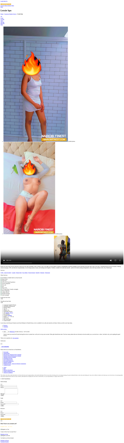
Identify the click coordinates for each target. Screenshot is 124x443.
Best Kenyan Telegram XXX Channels (12, 354)
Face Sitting (25, 272)
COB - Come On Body (6, 272)
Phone (2, 387)
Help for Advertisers (8, 370)
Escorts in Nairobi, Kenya (10, 14)
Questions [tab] (5, 326)
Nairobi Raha (6, 353)
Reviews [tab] (5, 325)
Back (2, 7)
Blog (4, 368)
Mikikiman (12, 331)
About (4, 367)
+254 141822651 (5, 346)
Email (2, 386)
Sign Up (5, 1)
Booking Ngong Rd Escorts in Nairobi (12, 356)
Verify (2, 416)
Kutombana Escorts (7, 358)
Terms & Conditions (8, 372)
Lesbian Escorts (7, 365)
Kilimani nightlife (7, 362)
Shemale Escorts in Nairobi (9, 357)
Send (2, 395)
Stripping (42, 272)
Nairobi (7, 312)
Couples (14, 272)
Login (2, 1)
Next (2, 24)
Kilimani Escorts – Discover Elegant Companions (14, 363)
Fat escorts (5, 352)
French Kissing (31, 272)
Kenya (11, 312)
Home (2, 14)
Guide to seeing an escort (9, 371)
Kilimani (10, 315)
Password (3, 404)
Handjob (38, 272)
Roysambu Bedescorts (8, 361)
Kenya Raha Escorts (8, 359)
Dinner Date (19, 272)
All (1, 16)
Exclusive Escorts (5, 441)
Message (3, 393)
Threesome (47, 272)
